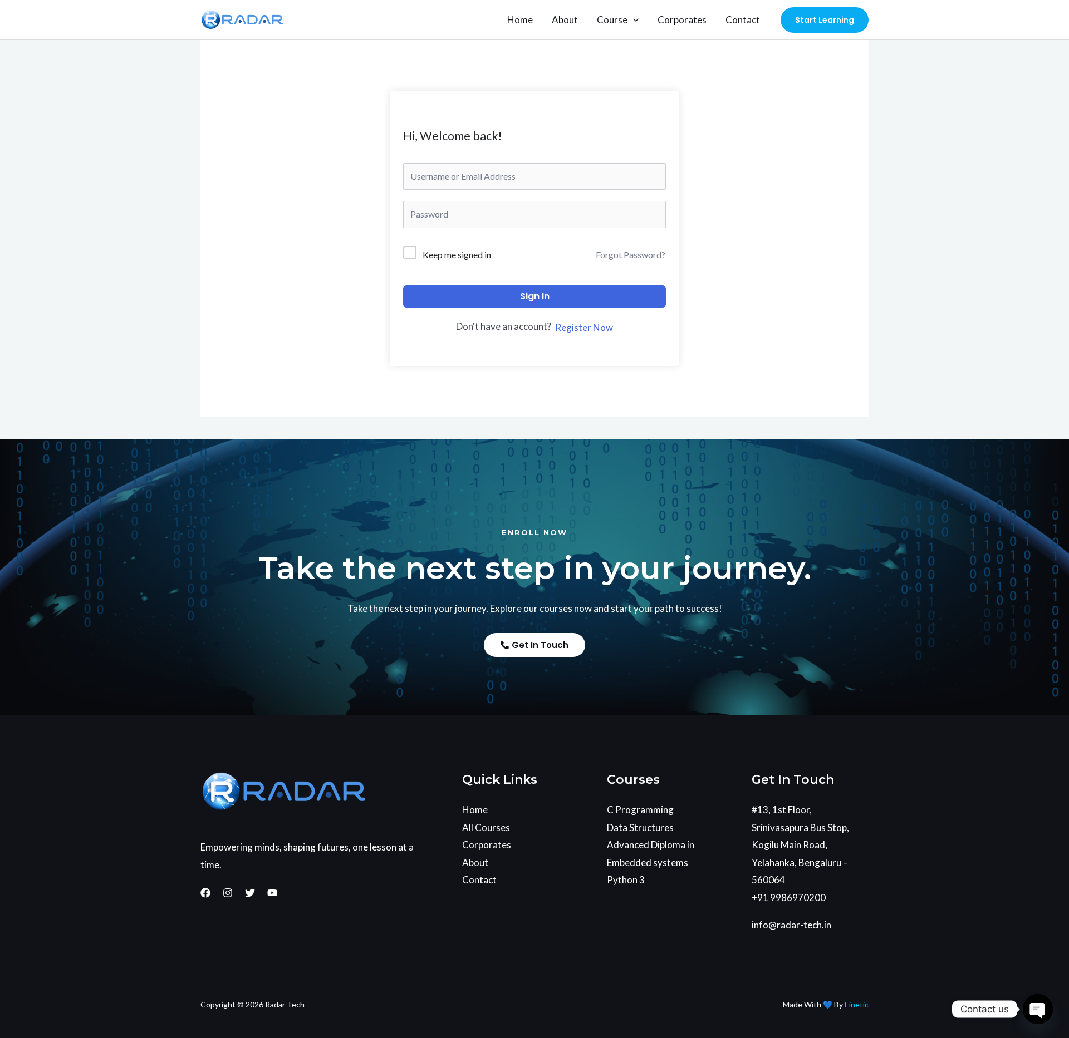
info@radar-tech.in (791, 925)
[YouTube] (272, 893)
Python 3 (626, 880)
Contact (742, 20)
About (565, 20)
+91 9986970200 (789, 897)
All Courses (486, 827)
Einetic (857, 1004)
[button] (633, 20)
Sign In (535, 296)
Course (612, 20)
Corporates (682, 20)
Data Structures (640, 827)
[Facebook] (205, 893)
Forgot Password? (630, 254)
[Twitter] (250, 893)
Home (520, 20)
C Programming (640, 809)
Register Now (584, 327)
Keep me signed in (457, 254)
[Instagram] (228, 893)
